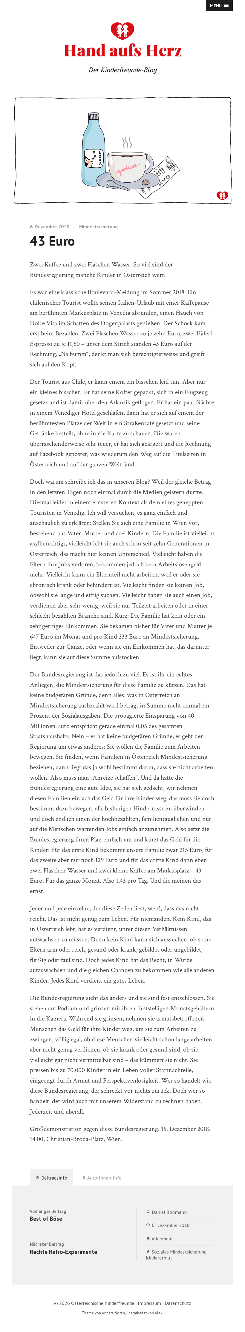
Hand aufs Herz (122, 48)
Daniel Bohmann (169, 1212)
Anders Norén (113, 1313)
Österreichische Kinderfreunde (102, 1303)
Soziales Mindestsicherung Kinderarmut (176, 1254)
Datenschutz (178, 1303)
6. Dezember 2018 (171, 1225)
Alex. (159, 1313)
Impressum (149, 1303)
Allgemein (161, 1239)
